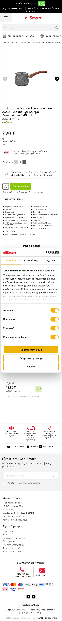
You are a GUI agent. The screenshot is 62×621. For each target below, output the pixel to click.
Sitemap (38, 613)
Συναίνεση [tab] (11, 260)
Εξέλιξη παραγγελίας (13, 506)
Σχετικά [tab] (51, 260)
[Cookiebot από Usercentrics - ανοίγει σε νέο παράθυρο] (46, 252)
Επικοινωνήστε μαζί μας (15, 538)
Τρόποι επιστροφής (12, 552)
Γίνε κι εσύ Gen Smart (26, 462)
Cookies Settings (30, 605)
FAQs (5, 535)
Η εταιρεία (8, 531)
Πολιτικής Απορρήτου (28, 483)
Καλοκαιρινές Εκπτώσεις (15, 520)
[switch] (54, 319)
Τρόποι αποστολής (12, 548)
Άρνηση (31, 366)
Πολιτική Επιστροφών (13, 545)
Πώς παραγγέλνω (11, 503)
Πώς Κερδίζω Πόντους (13, 516)
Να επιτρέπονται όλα (31, 350)
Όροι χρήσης (9, 541)
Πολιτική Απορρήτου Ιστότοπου (42, 610)
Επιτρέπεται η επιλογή (31, 358)
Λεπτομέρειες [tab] (31, 260)
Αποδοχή (24, 483)
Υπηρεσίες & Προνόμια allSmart (18, 513)
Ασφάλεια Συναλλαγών (16, 610)
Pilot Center (8, 510)
